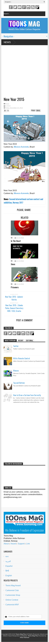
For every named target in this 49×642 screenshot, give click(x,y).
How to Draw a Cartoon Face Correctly (27, 395)
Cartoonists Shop (12, 595)
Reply (7, 104)
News (7, 42)
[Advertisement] (21, 72)
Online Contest (11, 600)
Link (28, 544)
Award (13, 544)
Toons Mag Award (13, 585)
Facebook (11, 7)
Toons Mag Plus (21, 634)
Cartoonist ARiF (12, 605)
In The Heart (16, 240)
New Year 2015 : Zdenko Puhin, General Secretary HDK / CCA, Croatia (14, 308)
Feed (33, 7)
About (6, 544)
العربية (8, 561)
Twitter (15, 7)
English (8, 576)
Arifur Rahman (24, 637)
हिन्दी (7, 571)
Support (21, 544)
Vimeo (37, 7)
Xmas (13, 264)
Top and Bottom (19, 382)
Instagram (28, 7)
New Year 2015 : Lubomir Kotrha (14, 298)
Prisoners (15, 287)
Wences (16, 370)
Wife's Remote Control (21, 358)
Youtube (20, 7)
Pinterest (24, 7)
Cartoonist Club (12, 590)
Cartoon (8, 106)
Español (8, 566)
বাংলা (6, 557)
